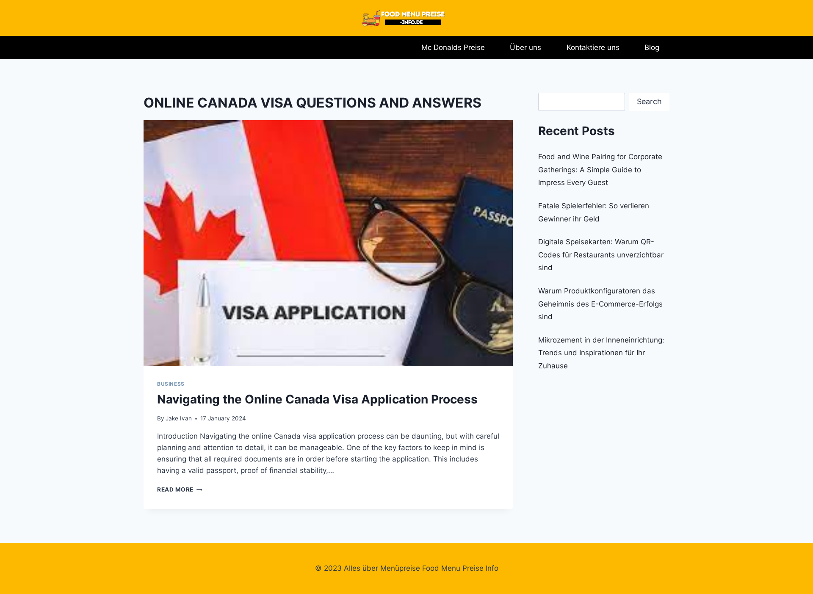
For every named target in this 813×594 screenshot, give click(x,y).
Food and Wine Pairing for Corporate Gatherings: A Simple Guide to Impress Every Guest (600, 169)
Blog (651, 47)
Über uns (525, 47)
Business (171, 384)
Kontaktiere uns (593, 47)
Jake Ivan (179, 418)
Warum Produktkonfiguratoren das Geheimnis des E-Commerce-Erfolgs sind (600, 304)
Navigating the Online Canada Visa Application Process (317, 399)
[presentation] (328, 243)
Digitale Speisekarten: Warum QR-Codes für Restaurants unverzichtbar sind (601, 255)
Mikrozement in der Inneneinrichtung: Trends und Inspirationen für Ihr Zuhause (601, 353)
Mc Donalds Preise (453, 47)
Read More (179, 489)
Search (649, 101)
